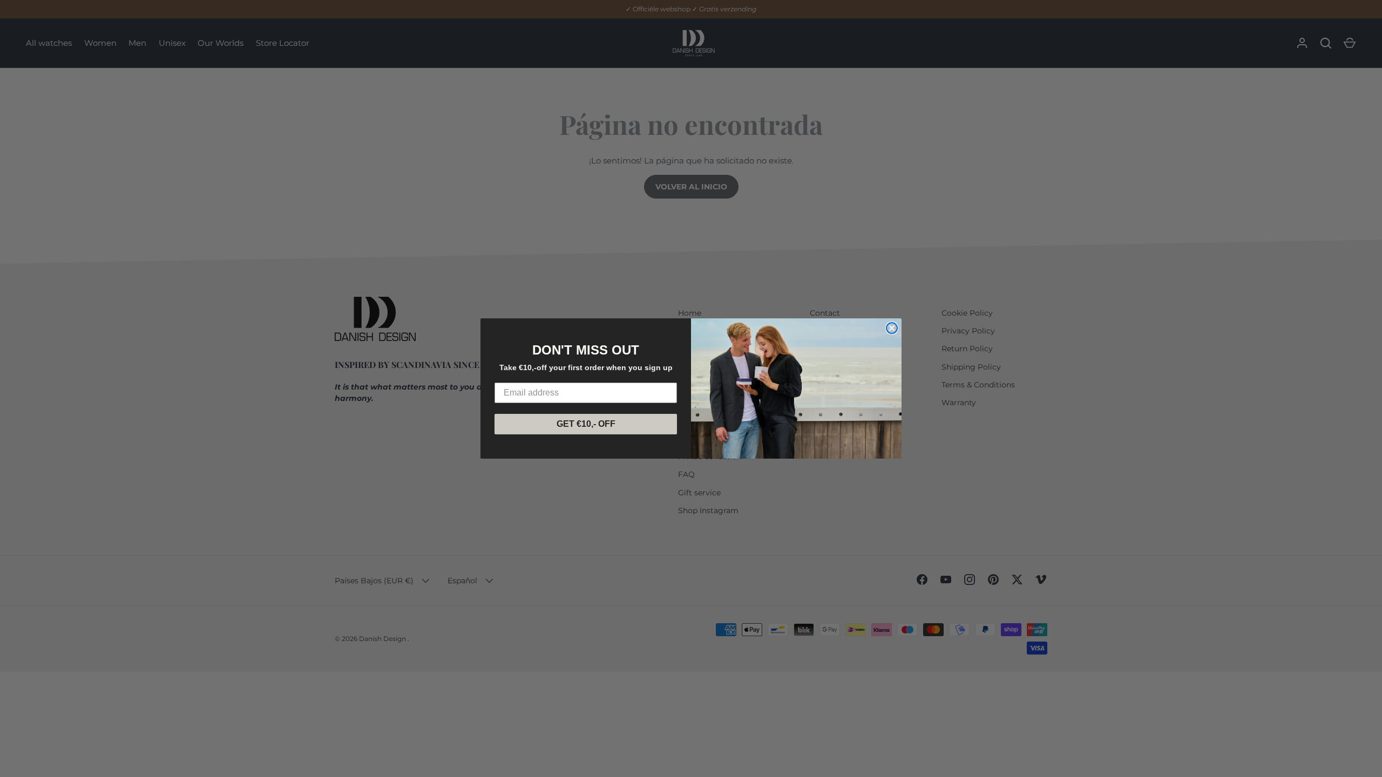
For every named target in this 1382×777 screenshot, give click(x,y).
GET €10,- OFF (586, 423)
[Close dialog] (891, 328)
